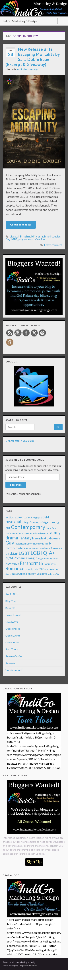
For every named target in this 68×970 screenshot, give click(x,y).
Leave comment (53, 245)
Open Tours (12, 642)
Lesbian (11, 553)
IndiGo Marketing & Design (20, 21)
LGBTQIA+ (43, 553)
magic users (43, 558)
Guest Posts (12, 628)
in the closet (38, 548)
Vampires (40, 239)
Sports (8, 574)
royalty (29, 569)
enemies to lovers (21, 533)
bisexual (14, 236)
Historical (20, 543)
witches (52, 574)
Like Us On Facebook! (19, 440)
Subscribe (16, 484)
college (25, 522)
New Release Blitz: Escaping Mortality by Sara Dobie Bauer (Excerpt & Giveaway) (33, 57)
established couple (39, 533)
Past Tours (11, 649)
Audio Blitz (11, 594)
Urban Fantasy (27, 573)
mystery (53, 558)
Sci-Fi (37, 569)
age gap (35, 517)
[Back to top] (59, 961)
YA (57, 574)
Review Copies (13, 656)
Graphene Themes (28, 965)
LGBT (14, 239)
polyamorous (26, 239)
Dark (48, 527)
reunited (52, 564)
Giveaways (33, 69)
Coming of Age (39, 522)
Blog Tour (11, 601)
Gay (8, 239)
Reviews (10, 663)
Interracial (24, 548)
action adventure (17, 517)
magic (32, 558)
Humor (29, 543)
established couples (49, 236)
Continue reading (20, 224)
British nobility (28, 236)
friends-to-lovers (46, 538)
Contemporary (28, 527)
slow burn (54, 569)
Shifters (44, 569)
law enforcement (53, 548)
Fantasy (25, 538)
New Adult (12, 563)
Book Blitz (22, 69)
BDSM (45, 517)
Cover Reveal (12, 614)
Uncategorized (13, 669)
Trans (15, 573)
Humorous (38, 543)
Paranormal (31, 563)
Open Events (12, 635)
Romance (14, 568)
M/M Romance (16, 558)
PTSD (45, 564)
